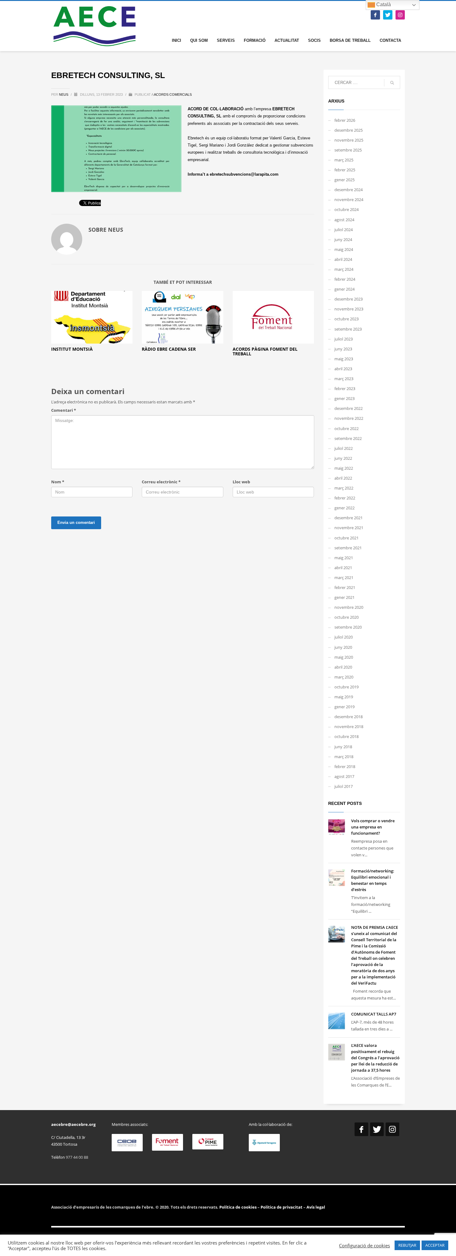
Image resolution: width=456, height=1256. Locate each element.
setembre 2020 (348, 627)
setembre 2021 (348, 548)
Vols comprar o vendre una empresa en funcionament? (373, 827)
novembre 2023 (348, 309)
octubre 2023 (346, 319)
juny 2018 (343, 746)
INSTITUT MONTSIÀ (72, 349)
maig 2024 (343, 249)
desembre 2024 (348, 189)
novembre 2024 (348, 199)
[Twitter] (387, 15)
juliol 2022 (343, 448)
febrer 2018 (344, 766)
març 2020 (343, 677)
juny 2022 (343, 458)
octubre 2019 (346, 687)
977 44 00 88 (77, 1157)
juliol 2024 (343, 229)
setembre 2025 (348, 150)
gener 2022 (344, 508)
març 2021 (343, 577)
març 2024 (343, 269)
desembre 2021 (348, 517)
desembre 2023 (348, 299)
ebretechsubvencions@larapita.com (244, 174)
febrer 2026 (344, 120)
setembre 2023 (348, 329)
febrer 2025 (344, 170)
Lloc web (241, 482)
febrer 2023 (344, 388)
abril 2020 (343, 667)
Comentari (63, 410)
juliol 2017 (343, 786)
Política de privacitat (281, 1207)
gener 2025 (344, 179)
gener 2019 (344, 706)
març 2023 (343, 378)
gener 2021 (344, 597)
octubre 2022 (346, 428)
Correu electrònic (161, 482)
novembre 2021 (348, 527)
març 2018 (343, 756)
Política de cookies (238, 1207)
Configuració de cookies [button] (364, 1245)
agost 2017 (344, 776)
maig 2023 (343, 359)
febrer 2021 (344, 587)
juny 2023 (343, 349)
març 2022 (343, 488)
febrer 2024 (344, 279)
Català (383, 4)
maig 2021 (343, 557)
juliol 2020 (343, 637)
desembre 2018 (348, 716)
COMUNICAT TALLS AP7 (373, 1014)
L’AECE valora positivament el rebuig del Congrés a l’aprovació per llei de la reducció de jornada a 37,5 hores (375, 1058)
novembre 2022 (348, 418)
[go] (392, 82)
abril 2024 (343, 259)
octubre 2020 (346, 617)
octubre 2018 (346, 736)
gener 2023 (344, 398)
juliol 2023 (343, 339)
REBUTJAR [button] (407, 1245)
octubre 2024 (346, 209)
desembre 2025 (348, 130)
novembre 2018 (348, 726)
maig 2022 (343, 468)
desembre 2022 (348, 408)
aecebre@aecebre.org (73, 1124)
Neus (64, 94)
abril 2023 (343, 368)
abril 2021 (343, 567)
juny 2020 (343, 647)
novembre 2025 (348, 140)
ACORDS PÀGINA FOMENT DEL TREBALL (265, 351)
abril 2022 (343, 478)
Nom (57, 482)
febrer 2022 (344, 498)
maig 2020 (343, 657)
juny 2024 (343, 239)
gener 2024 (344, 289)
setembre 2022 (348, 438)
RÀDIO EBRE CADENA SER (169, 349)
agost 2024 (344, 219)
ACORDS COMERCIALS (173, 94)
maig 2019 (343, 697)
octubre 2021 (346, 538)
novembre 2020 (348, 607)
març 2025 (343, 160)
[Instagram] (400, 15)
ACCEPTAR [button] (435, 1245)
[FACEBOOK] (375, 15)
